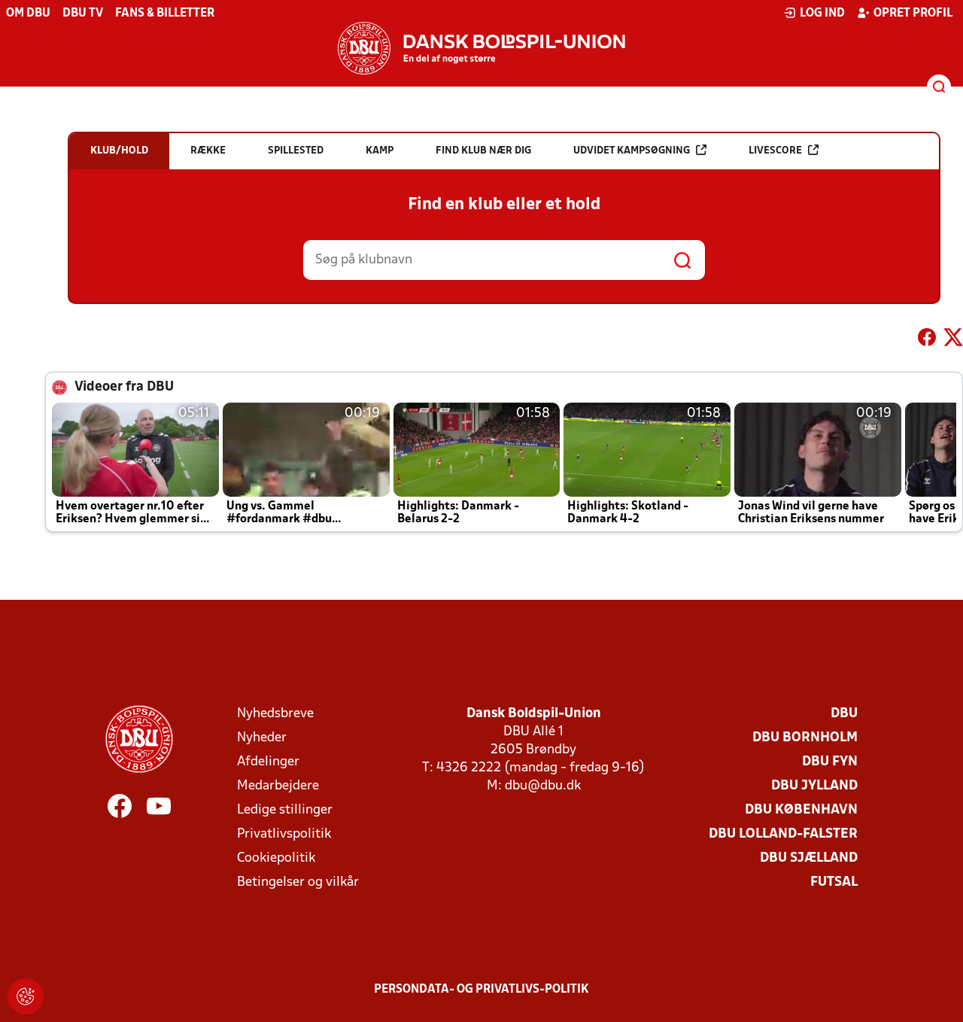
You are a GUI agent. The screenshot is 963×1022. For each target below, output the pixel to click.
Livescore (775, 151)
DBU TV (82, 13)
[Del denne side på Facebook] (927, 340)
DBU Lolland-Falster (783, 834)
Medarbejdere (278, 786)
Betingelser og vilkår (298, 882)
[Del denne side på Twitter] (953, 340)
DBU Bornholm (805, 738)
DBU (844, 713)
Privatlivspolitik (284, 834)
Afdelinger (268, 762)
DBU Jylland (814, 786)
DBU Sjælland (809, 858)
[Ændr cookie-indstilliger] (26, 996)
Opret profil (912, 13)
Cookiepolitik (276, 858)
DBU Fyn (830, 762)
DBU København (801, 810)
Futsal (834, 882)
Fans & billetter (164, 13)
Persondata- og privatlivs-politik (481, 989)
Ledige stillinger (285, 810)
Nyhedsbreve (275, 713)
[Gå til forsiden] (481, 48)
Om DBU (28, 13)
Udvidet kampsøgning (631, 151)
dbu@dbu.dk (543, 786)
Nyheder (262, 738)
